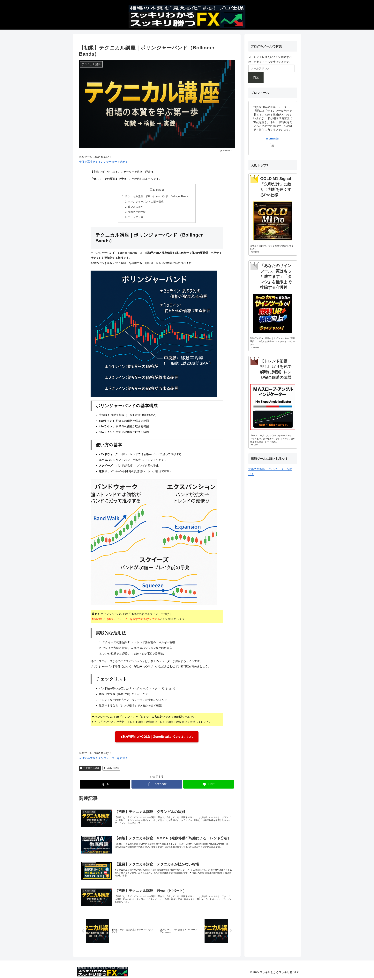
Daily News (113, 768)
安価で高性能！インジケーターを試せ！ (103, 161)
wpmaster (273, 138)
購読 (256, 77)
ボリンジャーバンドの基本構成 (145, 201)
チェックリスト (137, 217)
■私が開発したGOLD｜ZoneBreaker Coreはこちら (157, 736)
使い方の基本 (135, 206)
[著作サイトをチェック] (272, 145)
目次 (152, 189)
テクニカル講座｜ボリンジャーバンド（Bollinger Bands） (158, 196)
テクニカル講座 (91, 768)
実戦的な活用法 (137, 212)
